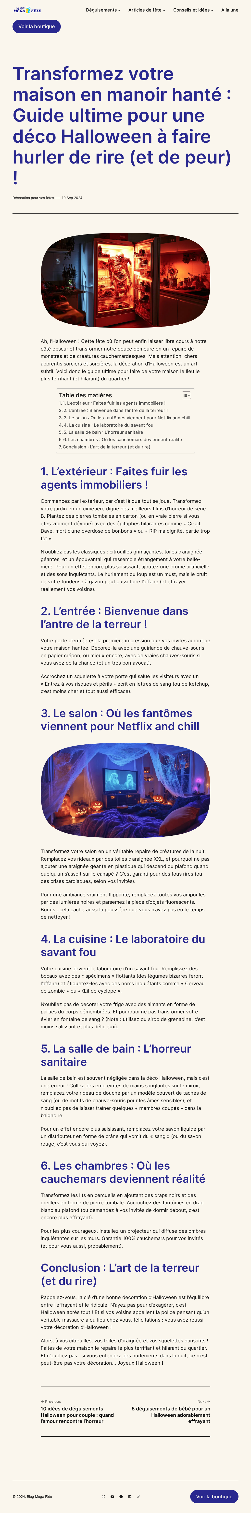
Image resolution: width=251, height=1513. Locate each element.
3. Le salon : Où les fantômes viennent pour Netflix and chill (127, 417)
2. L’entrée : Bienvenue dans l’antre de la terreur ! (115, 410)
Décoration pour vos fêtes (33, 198)
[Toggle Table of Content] (184, 395)
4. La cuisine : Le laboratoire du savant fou (108, 425)
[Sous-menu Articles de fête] (164, 10)
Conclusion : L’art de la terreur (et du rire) (107, 446)
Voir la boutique (36, 26)
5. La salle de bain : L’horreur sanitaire (103, 432)
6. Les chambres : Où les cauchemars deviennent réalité (122, 439)
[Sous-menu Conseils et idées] (212, 10)
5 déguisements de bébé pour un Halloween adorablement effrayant (171, 1415)
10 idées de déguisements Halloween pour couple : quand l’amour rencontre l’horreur (77, 1415)
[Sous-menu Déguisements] (119, 10)
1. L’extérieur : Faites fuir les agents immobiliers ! (114, 403)
